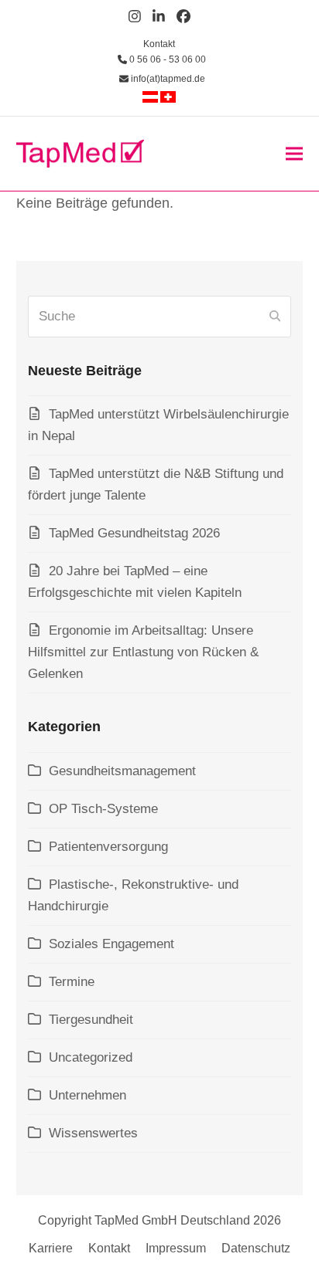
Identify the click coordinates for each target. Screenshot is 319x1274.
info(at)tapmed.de (167, 78)
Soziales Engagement (111, 944)
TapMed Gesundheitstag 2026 (134, 533)
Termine (71, 981)
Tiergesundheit (91, 1019)
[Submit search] (274, 316)
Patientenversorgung (108, 846)
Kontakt (159, 44)
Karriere (51, 1248)
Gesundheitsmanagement (122, 771)
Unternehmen (87, 1095)
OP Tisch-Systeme (103, 808)
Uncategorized (90, 1057)
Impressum (176, 1248)
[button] (294, 153)
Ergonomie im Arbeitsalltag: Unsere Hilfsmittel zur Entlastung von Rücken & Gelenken (143, 652)
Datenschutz (255, 1248)
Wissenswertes (93, 1133)
